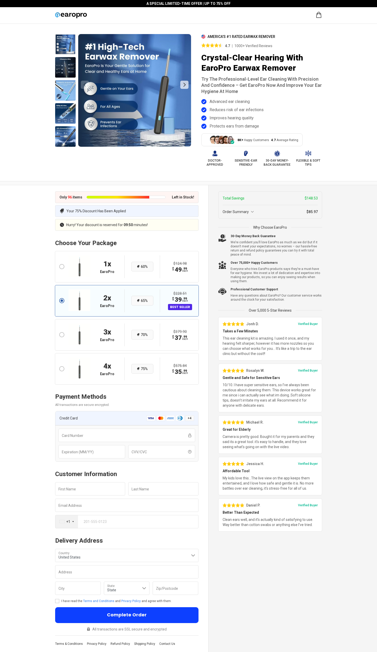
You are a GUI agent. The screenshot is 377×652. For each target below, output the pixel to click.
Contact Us (167, 644)
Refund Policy (120, 644)
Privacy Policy (131, 601)
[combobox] (66, 521)
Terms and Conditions (98, 601)
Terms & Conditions (69, 644)
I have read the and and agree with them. (116, 601)
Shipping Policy (144, 644)
